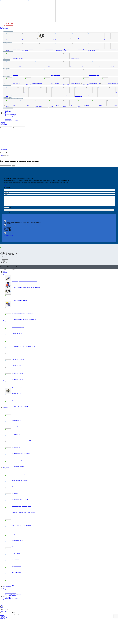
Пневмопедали (81, 38)
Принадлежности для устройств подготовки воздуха (23, 346)
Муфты (28, 105)
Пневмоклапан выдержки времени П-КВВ (21, 440)
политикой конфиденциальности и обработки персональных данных (53, 212)
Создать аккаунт (3, 611)
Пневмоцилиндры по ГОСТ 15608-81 (56, 94)
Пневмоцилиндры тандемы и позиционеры (68, 94)
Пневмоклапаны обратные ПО (18, 466)
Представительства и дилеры (11, 120)
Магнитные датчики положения (33, 94)
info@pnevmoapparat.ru (8, 235)
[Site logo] (14, 21)
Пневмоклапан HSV (17, 83)
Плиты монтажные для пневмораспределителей (22, 313)
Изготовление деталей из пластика (13, 115)
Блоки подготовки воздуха (18, 327)
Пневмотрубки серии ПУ (18, 58)
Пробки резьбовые (16, 559)
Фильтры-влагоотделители (18, 359)
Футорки (100, 105)
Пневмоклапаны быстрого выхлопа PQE (21, 453)
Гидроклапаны (15, 75)
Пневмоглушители (16, 553)
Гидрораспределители (55, 75)
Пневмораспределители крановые (19, 300)
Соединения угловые (16, 572)
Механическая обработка (10, 116)
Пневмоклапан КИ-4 (55, 83)
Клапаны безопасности (17, 333)
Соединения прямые (16, 566)
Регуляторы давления (82, 49)
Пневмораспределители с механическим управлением (110, 40)
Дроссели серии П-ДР (45, 66)
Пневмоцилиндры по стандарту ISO (90, 94)
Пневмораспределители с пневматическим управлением (12, 40)
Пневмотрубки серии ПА (75, 58)
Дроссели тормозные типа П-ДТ (76, 66)
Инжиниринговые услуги (10, 114)
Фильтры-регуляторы (16, 365)
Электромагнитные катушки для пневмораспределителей (24, 293)
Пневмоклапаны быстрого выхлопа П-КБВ (21, 460)
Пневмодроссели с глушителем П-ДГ (106, 66)
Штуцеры (115, 105)
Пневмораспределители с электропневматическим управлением (29, 40)
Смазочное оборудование (94, 75)
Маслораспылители (49, 49)
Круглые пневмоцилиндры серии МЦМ (22, 93)
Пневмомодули (15, 493)
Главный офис (8, 119)
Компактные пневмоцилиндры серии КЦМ (21, 473)
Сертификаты (8, 111)
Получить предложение (9, 185)
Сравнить (4, 600)
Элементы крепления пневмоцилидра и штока (22, 531)
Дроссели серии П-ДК (17, 66)
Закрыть (1, 605)
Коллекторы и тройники (17, 540)
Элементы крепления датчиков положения (103, 93)
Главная (1, 155)
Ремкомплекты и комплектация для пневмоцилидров (23, 512)
